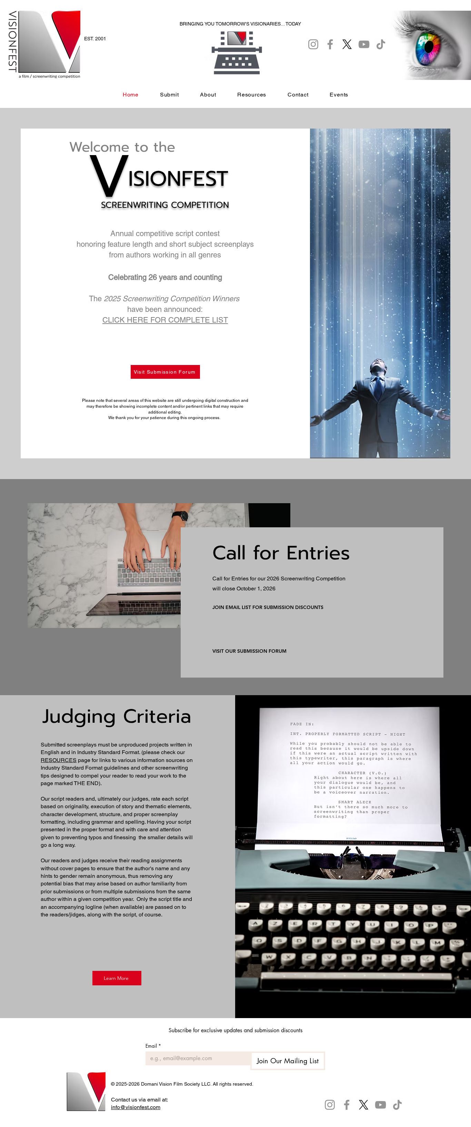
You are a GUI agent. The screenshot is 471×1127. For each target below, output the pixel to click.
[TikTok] (397, 1104)
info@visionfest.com (135, 1107)
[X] (363, 1104)
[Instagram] (330, 1104)
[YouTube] (380, 1104)
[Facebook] (346, 1104)
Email (153, 1046)
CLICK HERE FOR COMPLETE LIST (165, 320)
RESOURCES (59, 760)
